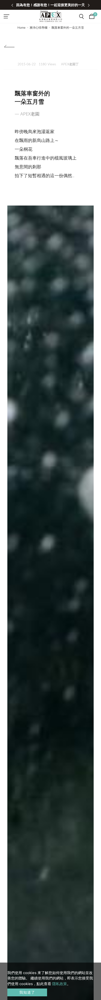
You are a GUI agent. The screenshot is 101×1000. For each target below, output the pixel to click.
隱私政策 (59, 983)
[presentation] (12, 5)
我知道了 (27, 992)
